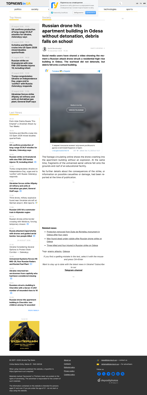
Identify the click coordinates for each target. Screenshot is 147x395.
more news (33, 310)
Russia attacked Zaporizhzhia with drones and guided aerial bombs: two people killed (22, 232)
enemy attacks (55, 251)
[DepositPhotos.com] (108, 381)
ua (137, 3)
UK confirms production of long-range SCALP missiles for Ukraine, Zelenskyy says (23, 146)
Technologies (110, 9)
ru (141, 3)
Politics (17, 9)
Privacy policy (69, 371)
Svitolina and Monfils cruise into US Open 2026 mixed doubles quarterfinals (23, 134)
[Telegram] (108, 374)
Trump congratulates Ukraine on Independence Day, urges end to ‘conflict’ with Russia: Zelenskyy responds (23, 171)
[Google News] (118, 374)
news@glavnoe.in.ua (109, 360)
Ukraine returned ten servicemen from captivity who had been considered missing (23, 272)
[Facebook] (99, 374)
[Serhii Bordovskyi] (44, 51)
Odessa (66, 251)
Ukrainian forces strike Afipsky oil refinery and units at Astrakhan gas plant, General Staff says (23, 186)
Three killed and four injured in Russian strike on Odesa (72, 245)
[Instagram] (113, 374)
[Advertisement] (73, 202)
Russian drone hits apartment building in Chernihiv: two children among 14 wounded (22, 301)
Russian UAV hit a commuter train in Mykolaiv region (22, 209)
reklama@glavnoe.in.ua (110, 364)
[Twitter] (104, 374)
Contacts (67, 364)
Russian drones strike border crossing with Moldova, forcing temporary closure (23, 220)
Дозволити (90, 12)
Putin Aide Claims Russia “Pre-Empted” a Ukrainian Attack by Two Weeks (22, 122)
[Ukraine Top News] (18, 4)
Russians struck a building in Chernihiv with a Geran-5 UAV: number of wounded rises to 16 (23, 287)
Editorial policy (69, 367)
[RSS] (122, 374)
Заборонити (78, 12)
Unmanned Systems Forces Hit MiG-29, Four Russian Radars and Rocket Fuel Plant (23, 260)
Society (34, 9)
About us (67, 360)
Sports (129, 9)
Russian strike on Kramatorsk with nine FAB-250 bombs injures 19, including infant (22, 158)
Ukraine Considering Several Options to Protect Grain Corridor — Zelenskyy (21, 248)
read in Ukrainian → (97, 48)
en (144, 3)
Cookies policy (69, 375)
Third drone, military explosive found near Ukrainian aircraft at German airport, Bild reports (23, 199)
